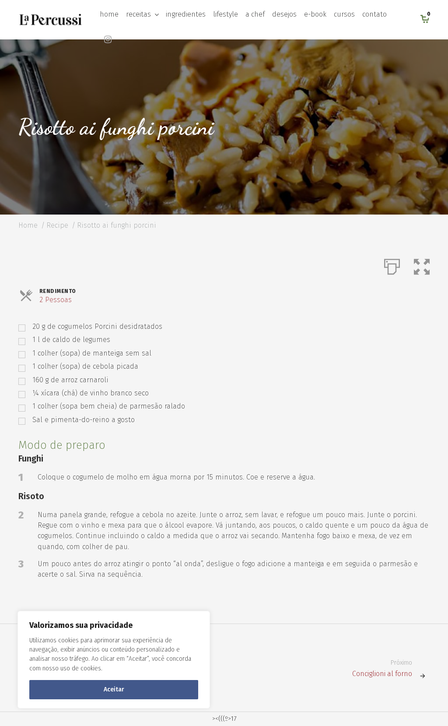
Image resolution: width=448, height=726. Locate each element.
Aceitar (114, 689)
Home (28, 225)
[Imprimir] (392, 265)
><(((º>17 (224, 718)
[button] (422, 265)
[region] (114, 659)
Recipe (57, 225)
